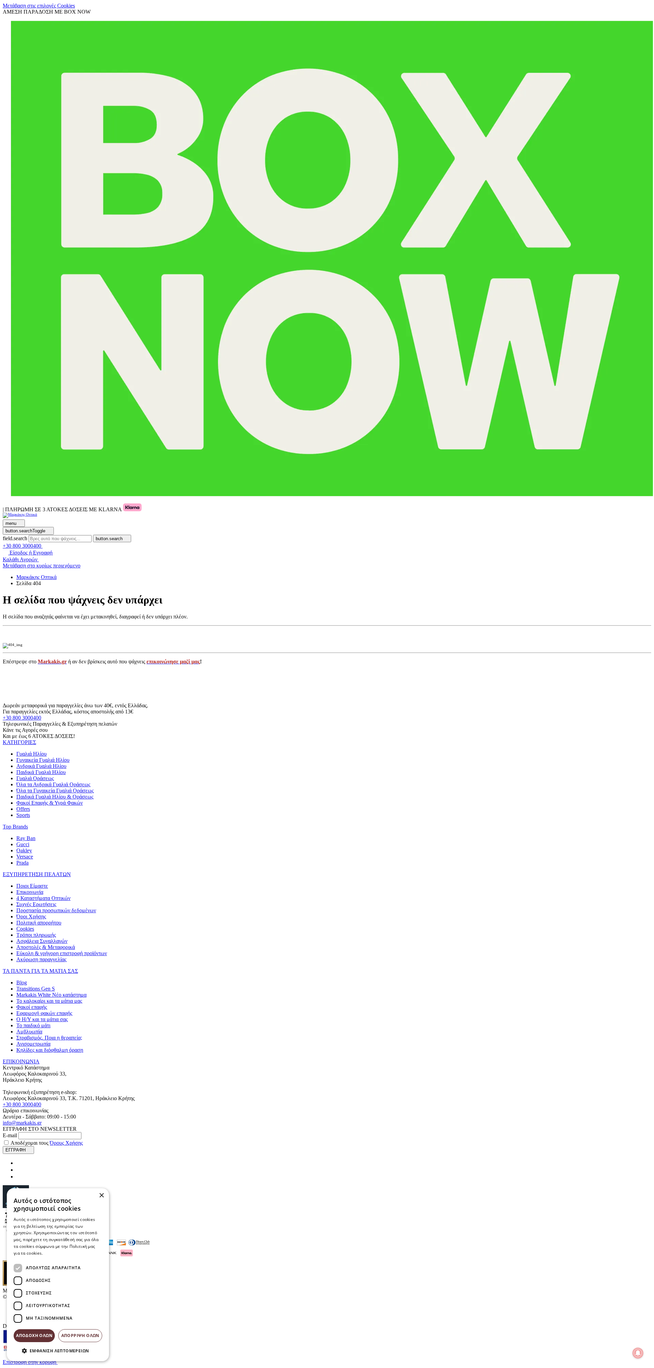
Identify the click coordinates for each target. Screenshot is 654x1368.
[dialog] (58, 1274)
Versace (24, 856)
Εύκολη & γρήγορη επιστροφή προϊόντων (61, 953)
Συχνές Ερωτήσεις (36, 904)
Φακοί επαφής (31, 1007)
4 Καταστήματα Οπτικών (43, 898)
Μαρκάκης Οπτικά (36, 577)
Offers (23, 809)
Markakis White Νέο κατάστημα (51, 995)
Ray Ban (25, 838)
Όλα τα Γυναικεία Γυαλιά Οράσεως (55, 790)
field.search (15, 538)
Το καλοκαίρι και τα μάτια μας (49, 1001)
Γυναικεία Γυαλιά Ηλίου (42, 760)
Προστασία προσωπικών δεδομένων (56, 910)
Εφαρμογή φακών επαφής (44, 1013)
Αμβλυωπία (29, 1031)
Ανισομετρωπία (33, 1044)
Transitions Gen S (35, 989)
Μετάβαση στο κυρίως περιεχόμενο (41, 565)
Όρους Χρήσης (66, 1143)
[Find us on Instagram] (19, 1170)
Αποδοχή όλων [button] (34, 1335)
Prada (22, 863)
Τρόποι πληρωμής (36, 935)
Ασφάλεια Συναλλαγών (41, 941)
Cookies (25, 929)
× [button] (101, 1195)
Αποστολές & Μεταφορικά (45, 947)
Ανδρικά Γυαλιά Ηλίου (41, 766)
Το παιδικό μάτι (33, 1025)
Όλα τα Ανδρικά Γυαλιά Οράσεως (53, 784)
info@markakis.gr (22, 1123)
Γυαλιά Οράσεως (35, 778)
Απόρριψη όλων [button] (80, 1335)
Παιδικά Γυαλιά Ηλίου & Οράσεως (54, 797)
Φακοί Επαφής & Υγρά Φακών (49, 803)
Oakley (24, 850)
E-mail (10, 1135)
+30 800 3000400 (22, 718)
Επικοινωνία (29, 892)
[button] (19, 742)
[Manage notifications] (638, 1353)
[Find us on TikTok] (19, 1176)
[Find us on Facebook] (19, 1163)
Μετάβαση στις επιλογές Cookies (39, 6)
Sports (23, 815)
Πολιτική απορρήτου (38, 923)
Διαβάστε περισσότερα (66, 1253)
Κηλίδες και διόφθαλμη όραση (49, 1050)
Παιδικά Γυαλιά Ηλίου (41, 772)
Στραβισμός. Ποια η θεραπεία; (49, 1038)
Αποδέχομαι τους (47, 1143)
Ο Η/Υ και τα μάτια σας (42, 1019)
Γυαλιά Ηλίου (31, 754)
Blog (21, 982)
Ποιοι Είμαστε (32, 886)
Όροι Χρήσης (31, 916)
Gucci (22, 844)
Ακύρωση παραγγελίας (41, 959)
